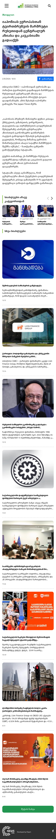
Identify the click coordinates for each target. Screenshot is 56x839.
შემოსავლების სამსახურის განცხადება (22, 285)
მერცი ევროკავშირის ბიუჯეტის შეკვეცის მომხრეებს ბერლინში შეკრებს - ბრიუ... (9, 223)
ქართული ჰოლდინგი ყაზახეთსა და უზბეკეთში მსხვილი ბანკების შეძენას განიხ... (25, 355)
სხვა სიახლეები (15, 231)
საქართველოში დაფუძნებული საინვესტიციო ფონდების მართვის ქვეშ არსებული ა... (25, 497)
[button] (48, 198)
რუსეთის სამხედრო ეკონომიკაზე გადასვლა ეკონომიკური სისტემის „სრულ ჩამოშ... (24, 426)
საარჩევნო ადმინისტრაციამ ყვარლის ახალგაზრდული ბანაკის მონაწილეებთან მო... (25, 567)
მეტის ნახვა (28, 809)
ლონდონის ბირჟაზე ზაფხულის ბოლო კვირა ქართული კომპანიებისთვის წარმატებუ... (24, 709)
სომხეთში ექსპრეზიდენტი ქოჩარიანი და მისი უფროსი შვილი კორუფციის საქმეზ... (27, 223)
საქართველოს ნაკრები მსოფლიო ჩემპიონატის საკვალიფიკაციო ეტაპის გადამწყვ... (26, 638)
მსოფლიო (8, 14)
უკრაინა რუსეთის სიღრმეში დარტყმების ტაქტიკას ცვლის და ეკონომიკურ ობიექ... (45, 223)
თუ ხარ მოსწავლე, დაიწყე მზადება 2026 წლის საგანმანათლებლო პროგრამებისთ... (25, 780)
